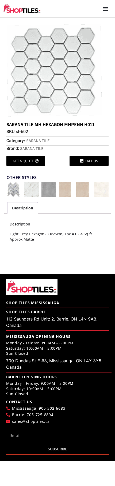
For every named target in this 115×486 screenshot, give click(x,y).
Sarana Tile (38, 141)
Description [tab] (22, 207)
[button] (105, 8)
